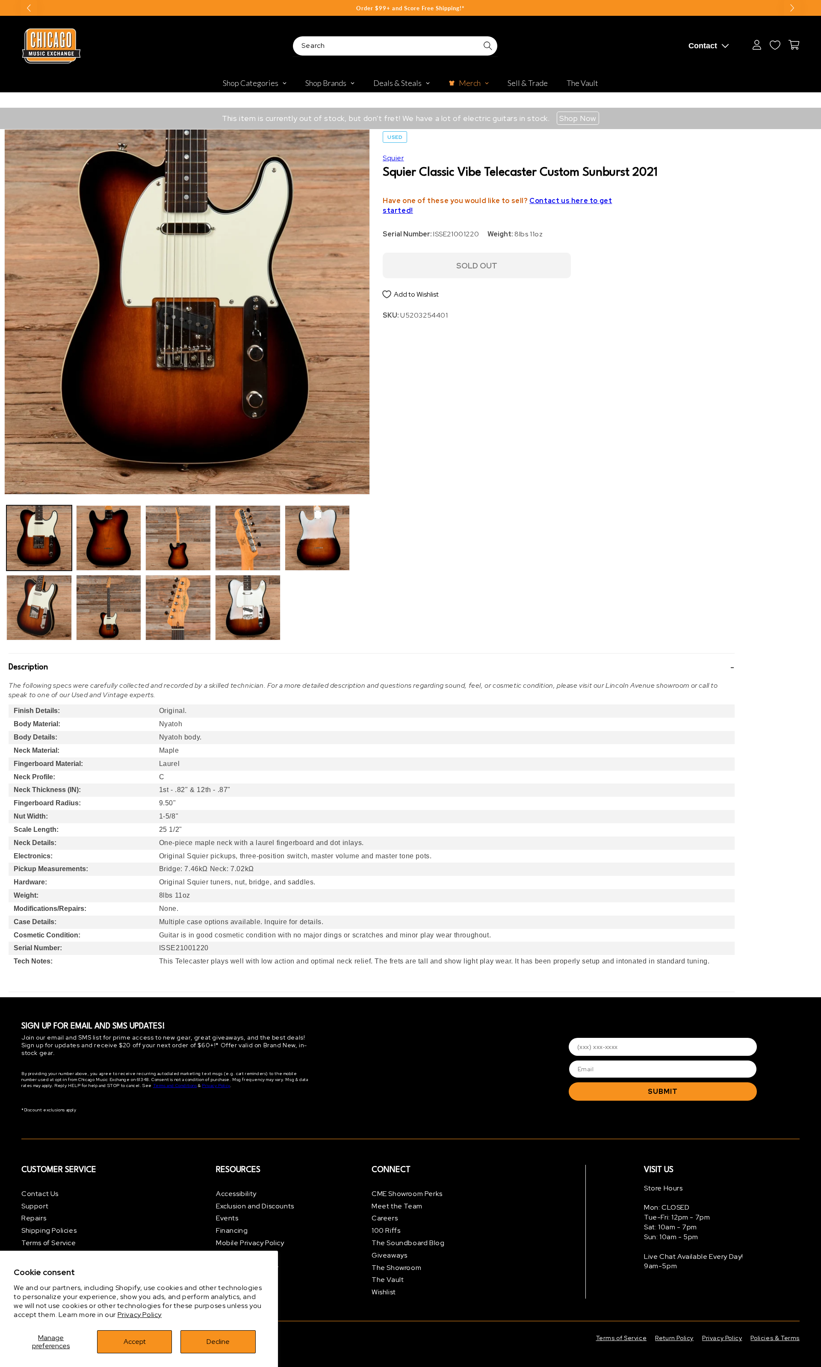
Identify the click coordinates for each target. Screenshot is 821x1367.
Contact (702, 45)
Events (227, 1218)
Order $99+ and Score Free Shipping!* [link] (410, 8)
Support (34, 1206)
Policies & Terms (775, 1338)
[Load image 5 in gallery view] (178, 538)
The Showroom (396, 1267)
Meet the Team (397, 1206)
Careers (385, 1218)
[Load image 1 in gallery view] (39, 538)
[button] (372, 667)
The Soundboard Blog (408, 1242)
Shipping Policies (49, 1230)
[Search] (487, 45)
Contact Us (40, 1193)
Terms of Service (48, 1242)
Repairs (33, 1218)
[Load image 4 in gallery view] (109, 607)
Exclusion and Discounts (255, 1206)
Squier (393, 157)
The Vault (388, 1280)
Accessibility (236, 1193)
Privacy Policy (140, 1314)
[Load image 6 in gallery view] (178, 607)
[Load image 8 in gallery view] (248, 607)
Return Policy (674, 1338)
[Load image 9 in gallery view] (317, 538)
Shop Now (578, 118)
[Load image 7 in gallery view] (248, 538)
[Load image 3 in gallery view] (109, 538)
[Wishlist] (774, 44)
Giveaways (389, 1255)
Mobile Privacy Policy (250, 1242)
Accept (135, 1341)
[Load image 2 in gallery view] (39, 607)
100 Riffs (386, 1230)
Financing (232, 1230)
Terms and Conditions (175, 1086)
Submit (663, 1091)
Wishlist (384, 1291)
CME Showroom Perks (407, 1193)
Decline (218, 1341)
